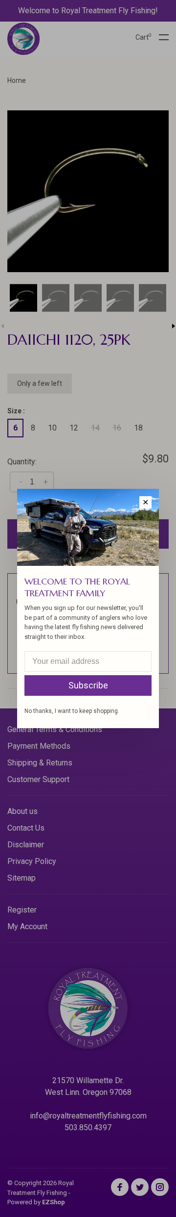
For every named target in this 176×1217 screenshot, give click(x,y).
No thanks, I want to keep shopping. (71, 711)
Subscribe (88, 685)
